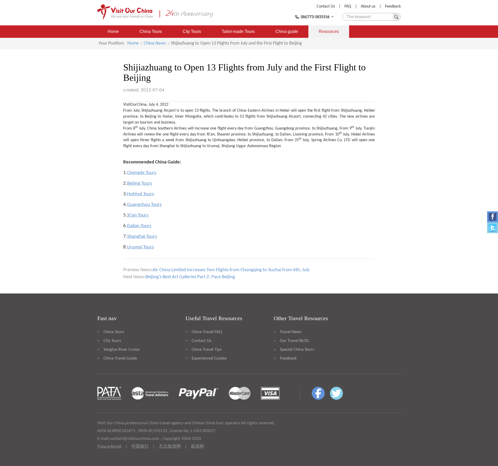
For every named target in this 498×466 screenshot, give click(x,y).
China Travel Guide (120, 358)
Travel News (290, 332)
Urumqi (213, 146)
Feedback (393, 6)
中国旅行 (140, 446)
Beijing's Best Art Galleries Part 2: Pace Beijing (190, 277)
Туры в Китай (109, 446)
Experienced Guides (209, 358)
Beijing (150, 116)
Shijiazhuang (351, 111)
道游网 (197, 446)
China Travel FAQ (207, 332)
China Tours (151, 31)
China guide (286, 31)
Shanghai (167, 146)
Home (113, 31)
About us (368, 6)
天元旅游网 (170, 446)
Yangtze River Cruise (121, 349)
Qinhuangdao (223, 140)
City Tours (192, 31)
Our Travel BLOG (294, 341)
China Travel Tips (207, 349)
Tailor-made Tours (238, 31)
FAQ (347, 6)
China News (155, 43)
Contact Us (326, 6)
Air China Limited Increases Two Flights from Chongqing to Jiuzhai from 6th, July (231, 270)
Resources (329, 31)
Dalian (285, 134)
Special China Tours (297, 349)
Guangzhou (263, 128)
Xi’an (211, 134)
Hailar (168, 116)
